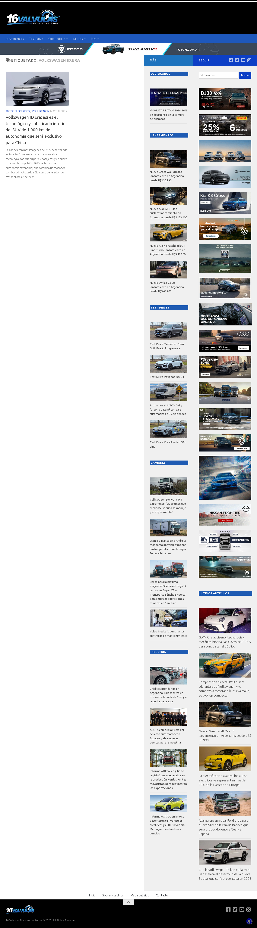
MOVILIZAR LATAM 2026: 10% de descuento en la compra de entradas (168, 114)
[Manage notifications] (249, 921)
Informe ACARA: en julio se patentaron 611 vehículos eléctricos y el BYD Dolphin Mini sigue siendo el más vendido (167, 825)
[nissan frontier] (225, 524)
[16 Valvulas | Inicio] (34, 17)
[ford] (225, 271)
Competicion (56, 38)
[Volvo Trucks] (225, 550)
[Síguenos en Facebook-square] (231, 60)
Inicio (92, 895)
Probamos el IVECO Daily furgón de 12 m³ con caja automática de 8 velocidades (168, 409)
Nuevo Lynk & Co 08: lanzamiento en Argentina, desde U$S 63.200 (167, 287)
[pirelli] (225, 135)
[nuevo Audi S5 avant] (225, 350)
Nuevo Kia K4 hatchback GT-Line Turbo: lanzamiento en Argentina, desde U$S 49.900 (168, 250)
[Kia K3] (225, 213)
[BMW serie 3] (225, 498)
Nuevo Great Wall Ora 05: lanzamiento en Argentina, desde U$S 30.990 (225, 735)
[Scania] (225, 324)
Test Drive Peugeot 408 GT (167, 376)
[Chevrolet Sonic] (225, 376)
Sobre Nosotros (113, 895)
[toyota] (225, 428)
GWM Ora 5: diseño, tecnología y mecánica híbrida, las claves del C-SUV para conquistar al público (225, 641)
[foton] (128, 49)
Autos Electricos (18, 111)
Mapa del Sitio (139, 895)
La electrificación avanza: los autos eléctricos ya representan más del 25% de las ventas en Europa (223, 780)
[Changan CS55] (225, 186)
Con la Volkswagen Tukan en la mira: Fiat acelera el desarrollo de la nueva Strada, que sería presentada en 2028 (225, 874)
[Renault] (225, 450)
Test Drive (36, 38)
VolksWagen (40, 111)
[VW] (225, 239)
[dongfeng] (225, 161)
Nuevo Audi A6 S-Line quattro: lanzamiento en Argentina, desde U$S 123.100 (168, 213)
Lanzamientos (14, 38)
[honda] (225, 298)
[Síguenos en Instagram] (249, 60)
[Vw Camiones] (225, 402)
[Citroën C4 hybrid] (225, 576)
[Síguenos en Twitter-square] (237, 60)
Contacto (162, 895)
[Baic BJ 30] (225, 109)
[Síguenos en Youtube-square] (243, 60)
